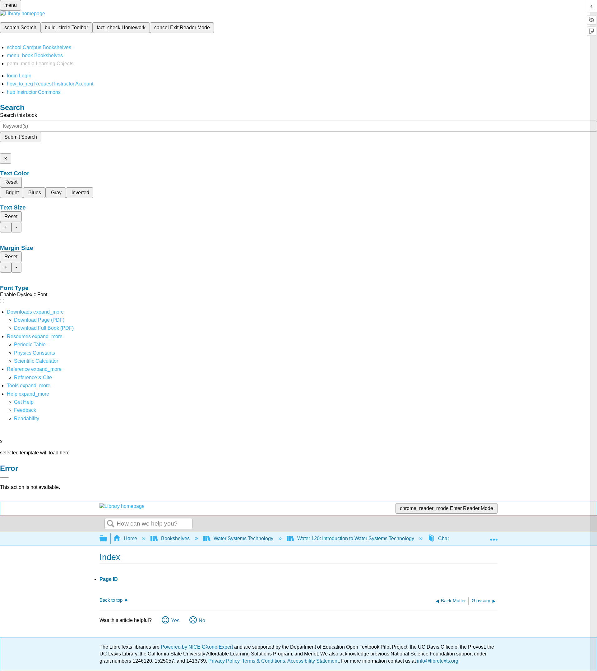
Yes (175, 620)
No (202, 620)
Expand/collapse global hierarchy (107, 539)
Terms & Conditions (263, 661)
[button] (25, 410)
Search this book (18, 115)
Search (110, 524)
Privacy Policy (223, 661)
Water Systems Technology (243, 538)
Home (130, 538)
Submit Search (20, 137)
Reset (10, 182)
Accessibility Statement (313, 661)
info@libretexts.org (437, 661)
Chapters (448, 538)
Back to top (111, 600)
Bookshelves (175, 538)
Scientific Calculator (36, 361)
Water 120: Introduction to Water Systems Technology (355, 538)
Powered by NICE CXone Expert (197, 647)
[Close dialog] (4, 477)
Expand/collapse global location (493, 536)
